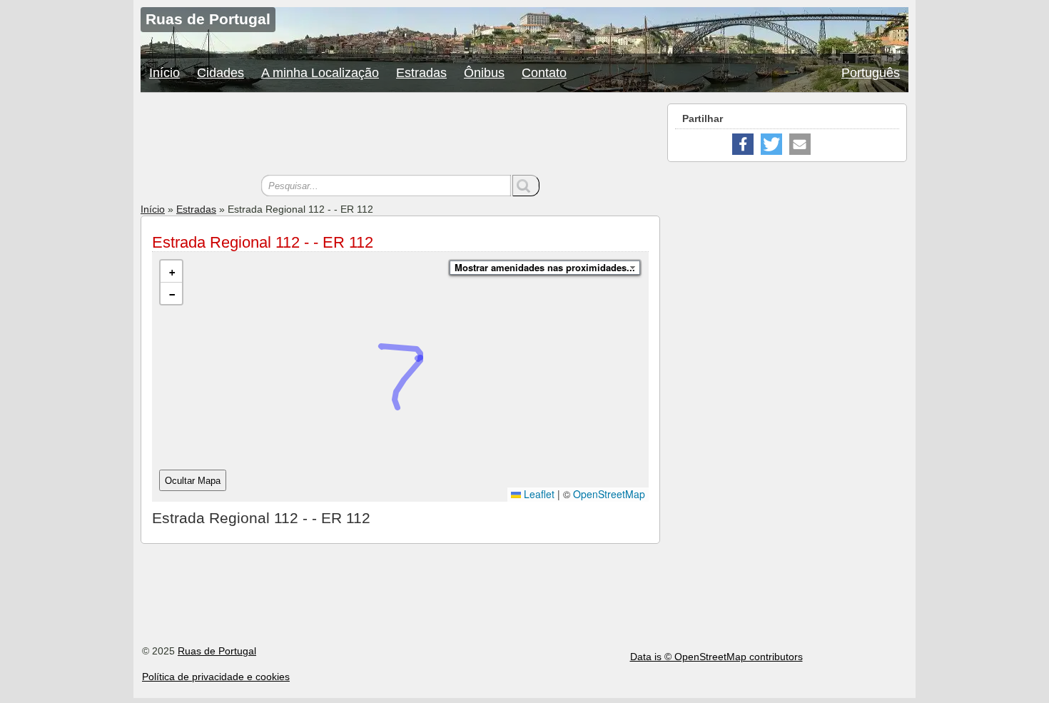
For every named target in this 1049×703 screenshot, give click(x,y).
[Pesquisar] (525, 185)
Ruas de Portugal (217, 651)
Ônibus (484, 73)
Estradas (421, 73)
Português (870, 73)
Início (164, 73)
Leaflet (537, 494)
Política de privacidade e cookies (216, 676)
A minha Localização (320, 73)
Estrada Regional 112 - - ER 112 (262, 242)
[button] (171, 272)
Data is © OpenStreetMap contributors (716, 656)
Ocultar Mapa (193, 480)
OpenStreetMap (609, 494)
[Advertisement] (400, 135)
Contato (544, 73)
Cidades (220, 73)
